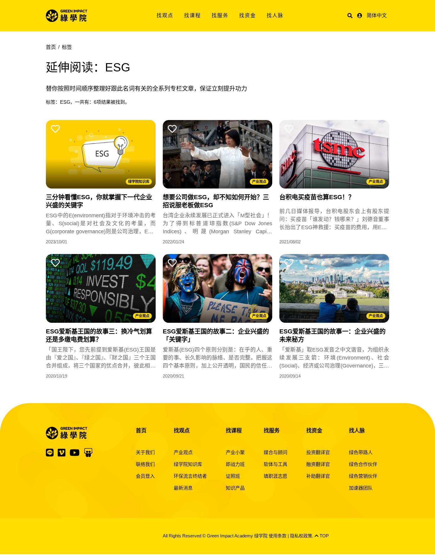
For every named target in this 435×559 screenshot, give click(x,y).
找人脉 (275, 15)
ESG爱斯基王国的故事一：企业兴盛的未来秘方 (332, 335)
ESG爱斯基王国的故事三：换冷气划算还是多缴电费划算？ (99, 335)
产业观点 (259, 182)
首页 (51, 47)
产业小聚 (235, 452)
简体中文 (377, 15)
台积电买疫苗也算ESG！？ (317, 197)
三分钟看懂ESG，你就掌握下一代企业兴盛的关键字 (99, 201)
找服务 (220, 15)
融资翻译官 (318, 464)
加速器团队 (361, 488)
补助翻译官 (318, 476)
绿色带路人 (361, 452)
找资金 (247, 15)
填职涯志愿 (275, 476)
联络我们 (145, 464)
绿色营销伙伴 (363, 476)
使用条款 (277, 535)
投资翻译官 (318, 452)
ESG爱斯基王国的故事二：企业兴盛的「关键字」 (216, 335)
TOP (323, 535)
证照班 (233, 476)
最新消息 (183, 488)
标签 (67, 47)
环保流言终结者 (190, 476)
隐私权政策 (301, 535)
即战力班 (235, 464)
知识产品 (235, 488)
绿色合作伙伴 (363, 464)
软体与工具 (275, 464)
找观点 (165, 15)
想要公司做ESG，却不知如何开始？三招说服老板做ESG (216, 201)
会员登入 (145, 476)
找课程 (192, 15)
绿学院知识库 (138, 182)
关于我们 (145, 452)
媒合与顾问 (275, 452)
